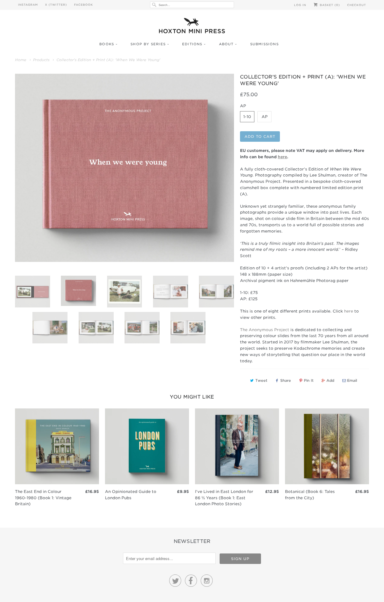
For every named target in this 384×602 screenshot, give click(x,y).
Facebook (83, 4)
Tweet (261, 380)
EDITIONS (192, 44)
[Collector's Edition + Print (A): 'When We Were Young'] (124, 168)
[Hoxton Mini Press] (192, 27)
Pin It (309, 380)
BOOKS (106, 44)
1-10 (247, 116)
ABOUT (226, 44)
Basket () (329, 5)
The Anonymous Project (264, 330)
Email (352, 380)
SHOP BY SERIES (148, 44)
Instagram (28, 4)
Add (330, 380)
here (348, 311)
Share (285, 380)
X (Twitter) (56, 4)
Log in (300, 5)
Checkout (356, 5)
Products (41, 60)
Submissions (264, 44)
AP (265, 116)
